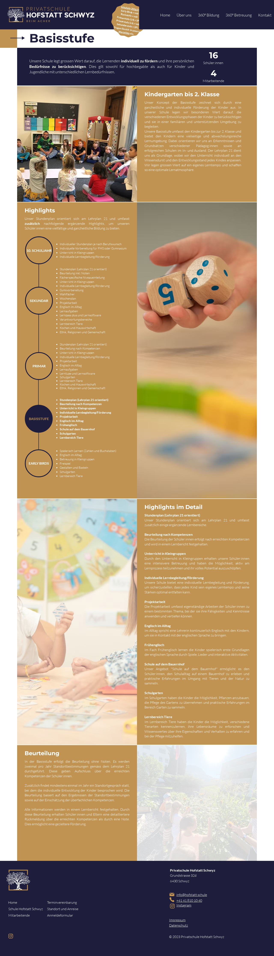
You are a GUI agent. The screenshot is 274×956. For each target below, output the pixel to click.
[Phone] (171, 899)
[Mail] (171, 894)
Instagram (183, 905)
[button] (184, 15)
